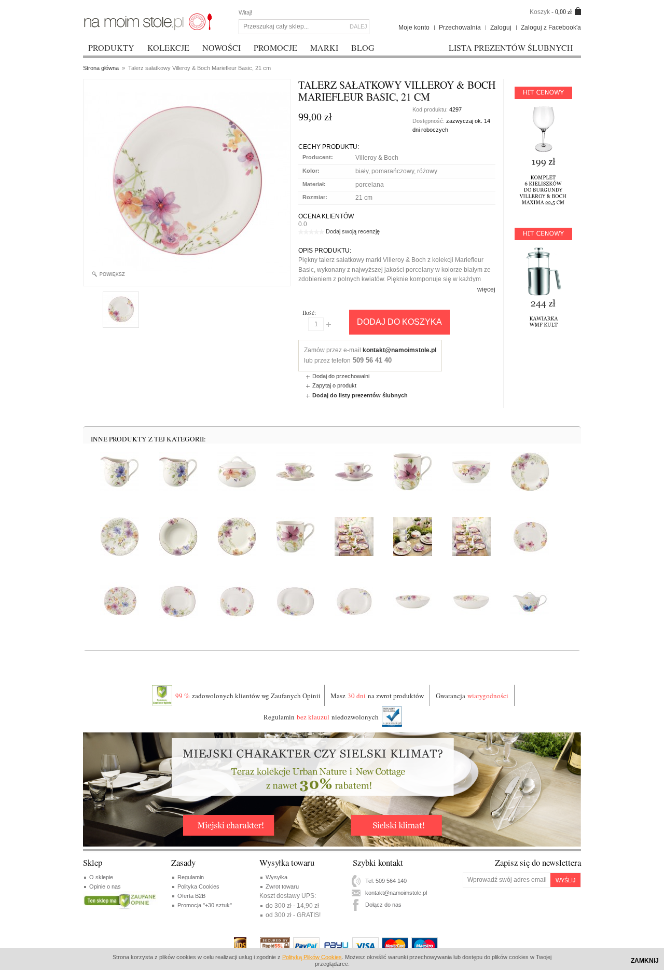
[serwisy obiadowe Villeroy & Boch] (148, 21)
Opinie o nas (105, 886)
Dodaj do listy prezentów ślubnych (360, 395)
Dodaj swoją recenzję (353, 231)
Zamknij (645, 960)
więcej (486, 289)
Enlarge (112, 274)
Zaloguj (500, 27)
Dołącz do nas (383, 905)
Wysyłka (276, 877)
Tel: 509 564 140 (386, 881)
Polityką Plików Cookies (312, 957)
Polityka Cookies (198, 886)
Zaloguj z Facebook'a (551, 27)
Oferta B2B (191, 896)
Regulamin (190, 877)
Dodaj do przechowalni (340, 376)
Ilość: (309, 312)
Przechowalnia (460, 27)
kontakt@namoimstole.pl (399, 350)
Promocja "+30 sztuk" (204, 905)
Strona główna (101, 68)
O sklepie (101, 877)
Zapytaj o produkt (334, 385)
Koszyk (540, 12)
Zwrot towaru (282, 886)
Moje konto (414, 27)
